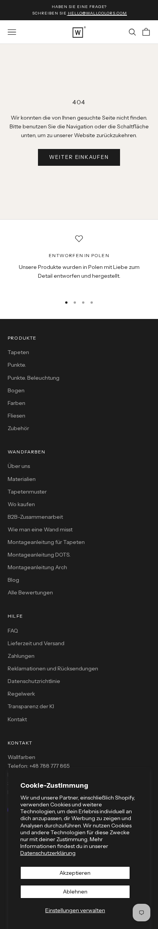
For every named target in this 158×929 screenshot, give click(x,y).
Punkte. (17, 364)
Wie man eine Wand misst (40, 529)
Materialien (22, 479)
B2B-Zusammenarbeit (35, 516)
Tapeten (18, 352)
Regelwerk (21, 693)
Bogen (16, 390)
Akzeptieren (75, 872)
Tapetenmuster (27, 491)
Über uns (19, 466)
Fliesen (16, 415)
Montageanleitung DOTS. (39, 554)
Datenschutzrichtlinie (34, 681)
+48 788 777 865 (50, 765)
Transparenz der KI (31, 706)
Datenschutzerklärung (48, 853)
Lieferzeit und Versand (36, 643)
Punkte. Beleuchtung (33, 377)
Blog (13, 579)
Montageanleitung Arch (37, 567)
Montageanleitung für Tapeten (46, 542)
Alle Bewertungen (30, 592)
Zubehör (18, 428)
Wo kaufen (21, 504)
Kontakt (17, 719)
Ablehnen (75, 891)
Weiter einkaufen (79, 157)
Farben (16, 403)
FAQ (13, 630)
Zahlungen (21, 655)
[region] (79, 262)
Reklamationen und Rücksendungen (53, 668)
